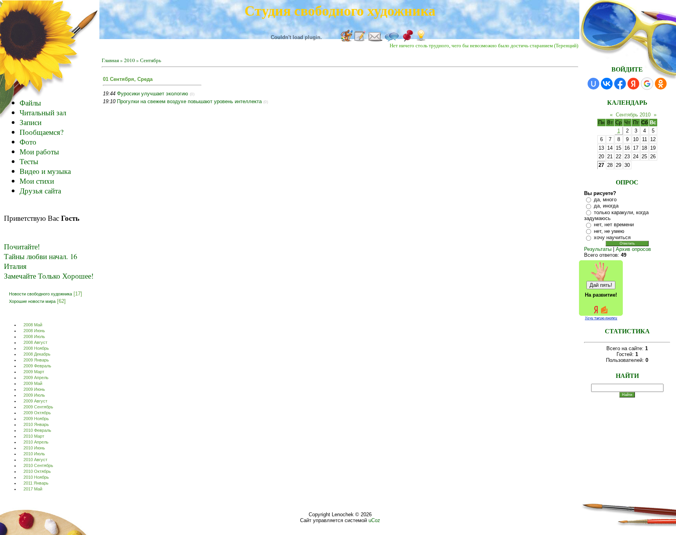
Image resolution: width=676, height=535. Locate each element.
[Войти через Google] (647, 83)
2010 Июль (34, 453)
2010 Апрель (36, 442)
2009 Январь (36, 360)
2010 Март (33, 436)
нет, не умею (609, 231)
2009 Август (35, 401)
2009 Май (32, 383)
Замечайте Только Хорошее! (48, 276)
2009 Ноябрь (36, 418)
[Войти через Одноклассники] (661, 83)
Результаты (597, 249)
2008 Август (35, 342)
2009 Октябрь (37, 412)
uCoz (374, 520)
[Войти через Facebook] (620, 83)
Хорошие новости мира (32, 301)
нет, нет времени (614, 224)
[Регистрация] (407, 40)
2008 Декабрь (36, 354)
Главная (110, 60)
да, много (605, 199)
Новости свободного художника (40, 294)
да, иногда (606, 206)
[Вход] (421, 40)
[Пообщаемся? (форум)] (392, 40)
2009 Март (33, 371)
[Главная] (346, 40)
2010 (129, 60)
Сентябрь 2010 (633, 115)
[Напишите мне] (375, 40)
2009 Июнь (34, 389)
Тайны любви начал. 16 (40, 256)
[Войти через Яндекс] (633, 83)
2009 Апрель (36, 377)
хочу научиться (612, 237)
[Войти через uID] (593, 83)
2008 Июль (34, 336)
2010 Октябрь (37, 471)
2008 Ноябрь (36, 348)
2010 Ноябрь (36, 477)
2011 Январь (36, 483)
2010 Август (35, 459)
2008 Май (32, 324)
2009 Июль (34, 395)
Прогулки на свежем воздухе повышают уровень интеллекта (189, 101)
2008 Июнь (34, 330)
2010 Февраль (37, 430)
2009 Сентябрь (38, 406)
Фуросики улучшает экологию (152, 94)
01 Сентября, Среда (128, 79)
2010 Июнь (34, 448)
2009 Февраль (37, 365)
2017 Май (32, 489)
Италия (15, 266)
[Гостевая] (360, 40)
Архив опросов (633, 249)
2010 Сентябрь (38, 465)
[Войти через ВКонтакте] (607, 83)
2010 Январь (36, 424)
